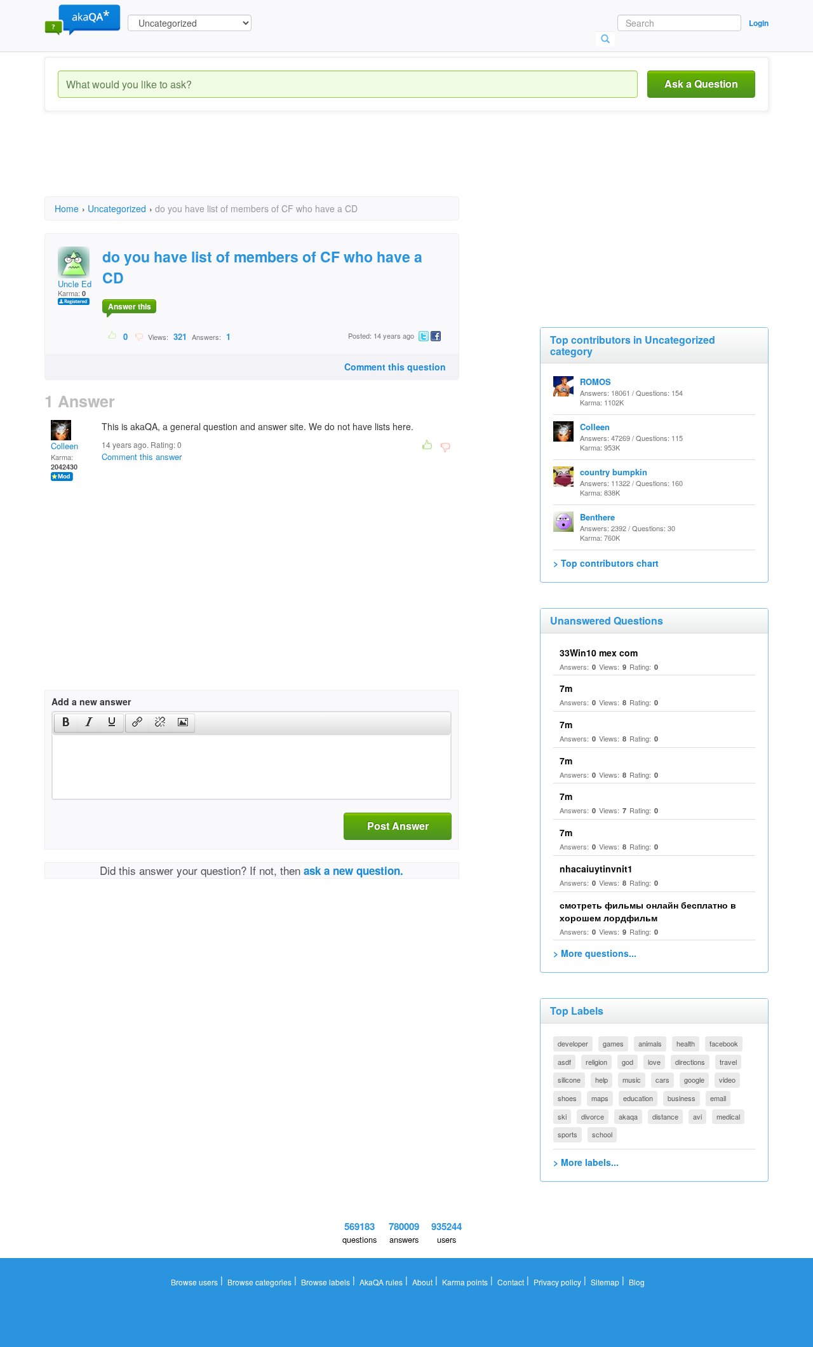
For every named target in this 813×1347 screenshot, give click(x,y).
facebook (723, 1043)
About (422, 1281)
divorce (592, 1116)
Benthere (597, 517)
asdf (564, 1062)
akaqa (628, 1116)
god (627, 1062)
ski (562, 1116)
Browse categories (259, 1281)
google (694, 1079)
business (681, 1098)
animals (650, 1043)
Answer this (129, 306)
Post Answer (398, 825)
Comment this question (395, 366)
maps (599, 1098)
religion (596, 1062)
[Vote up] (112, 336)
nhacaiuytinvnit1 (596, 868)
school (602, 1134)
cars (662, 1079)
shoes (567, 1098)
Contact (510, 1281)
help (601, 1079)
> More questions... (594, 953)
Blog (637, 1281)
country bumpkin (613, 472)
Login (759, 23)
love (654, 1062)
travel (728, 1062)
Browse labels (325, 1281)
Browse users (194, 1281)
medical (728, 1116)
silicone (569, 1079)
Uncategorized (117, 208)
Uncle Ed (74, 284)
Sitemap (605, 1281)
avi (697, 1116)
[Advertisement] (275, 165)
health (685, 1043)
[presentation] (66, 723)
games (613, 1043)
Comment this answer (142, 456)
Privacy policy (557, 1281)
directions (690, 1062)
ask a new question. (353, 870)
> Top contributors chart (606, 563)
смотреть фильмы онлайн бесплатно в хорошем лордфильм (648, 911)
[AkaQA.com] (82, 19)
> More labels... (586, 1162)
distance (665, 1116)
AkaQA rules (381, 1281)
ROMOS (595, 382)
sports (567, 1134)
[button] (65, 723)
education (638, 1098)
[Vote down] (138, 336)
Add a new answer (91, 701)
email (718, 1098)
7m (566, 688)
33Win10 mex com (599, 652)
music (631, 1079)
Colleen (64, 446)
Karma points (465, 1281)
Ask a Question (701, 83)
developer (573, 1043)
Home (67, 208)
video (727, 1079)
